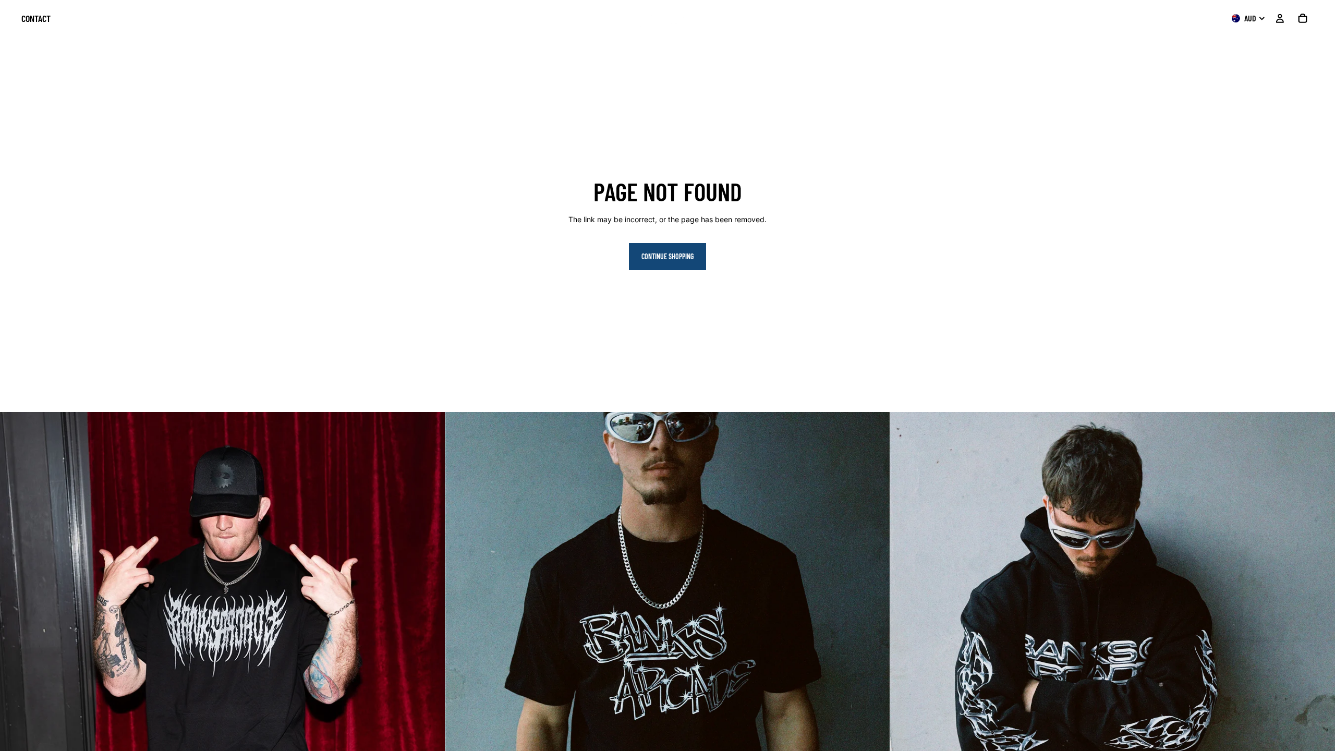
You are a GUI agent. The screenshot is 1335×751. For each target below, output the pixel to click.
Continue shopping (667, 256)
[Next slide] (1319, 634)
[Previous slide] (905, 634)
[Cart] (1302, 18)
